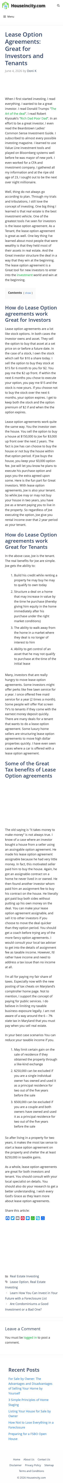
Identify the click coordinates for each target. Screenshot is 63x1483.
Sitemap (49, 1465)
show (28, 292)
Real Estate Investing (24, 1276)
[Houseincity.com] (5, 5)
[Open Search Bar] (58, 5)
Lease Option (19, 1282)
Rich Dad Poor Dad (33, 118)
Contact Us (44, 1459)
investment (25, 275)
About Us (29, 1459)
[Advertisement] (30, 85)
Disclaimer (15, 1465)
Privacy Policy (33, 1465)
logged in (30, 1337)
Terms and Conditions (31, 1471)
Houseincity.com (28, 5)
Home (16, 1459)
